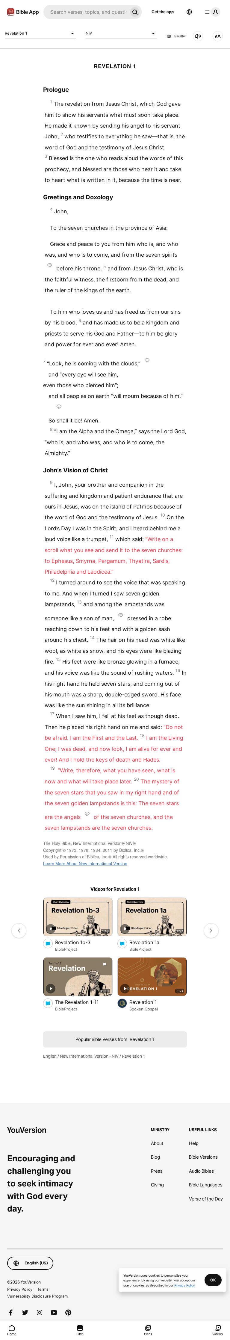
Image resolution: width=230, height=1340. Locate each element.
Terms (43, 1289)
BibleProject (66, 949)
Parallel (180, 36)
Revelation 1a (150, 942)
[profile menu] (211, 12)
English (50, 1056)
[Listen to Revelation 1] (198, 36)
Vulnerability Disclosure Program (37, 1296)
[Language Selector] (189, 12)
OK (213, 1280)
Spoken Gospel (143, 1009)
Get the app (163, 11)
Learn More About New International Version (85, 863)
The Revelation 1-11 (83, 1002)
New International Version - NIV (89, 1056)
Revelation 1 (16, 33)
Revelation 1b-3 (78, 942)
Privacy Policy (19, 1289)
